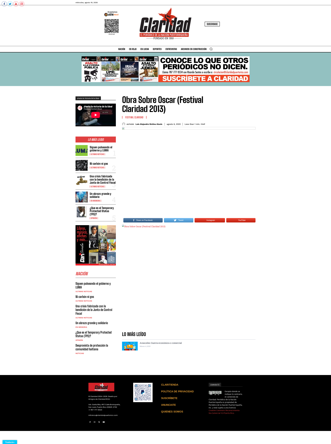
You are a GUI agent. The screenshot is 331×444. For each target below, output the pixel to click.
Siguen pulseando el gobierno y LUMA (101, 148)
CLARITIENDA (169, 384)
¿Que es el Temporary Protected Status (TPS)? (102, 211)
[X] (99, 422)
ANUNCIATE (168, 404)
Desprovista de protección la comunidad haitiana (92, 347)
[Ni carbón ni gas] (82, 165)
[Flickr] (94, 422)
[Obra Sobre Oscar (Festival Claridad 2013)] (188, 276)
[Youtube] (103, 422)
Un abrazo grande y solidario (100, 195)
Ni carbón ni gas (99, 163)
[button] (211, 49)
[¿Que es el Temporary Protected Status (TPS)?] (82, 211)
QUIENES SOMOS (172, 411)
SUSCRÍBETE (169, 398)
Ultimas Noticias (97, 154)
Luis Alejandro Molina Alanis (149, 124)
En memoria (95, 201)
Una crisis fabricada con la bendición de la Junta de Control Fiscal (103, 179)
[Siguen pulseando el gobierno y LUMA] (82, 150)
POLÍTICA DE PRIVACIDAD (177, 391)
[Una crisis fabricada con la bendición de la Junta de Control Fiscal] (82, 180)
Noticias (80, 353)
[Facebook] (90, 422)
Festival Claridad (134, 117)
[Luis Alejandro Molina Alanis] (124, 124)
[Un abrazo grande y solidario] (82, 197)
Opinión (94, 218)
